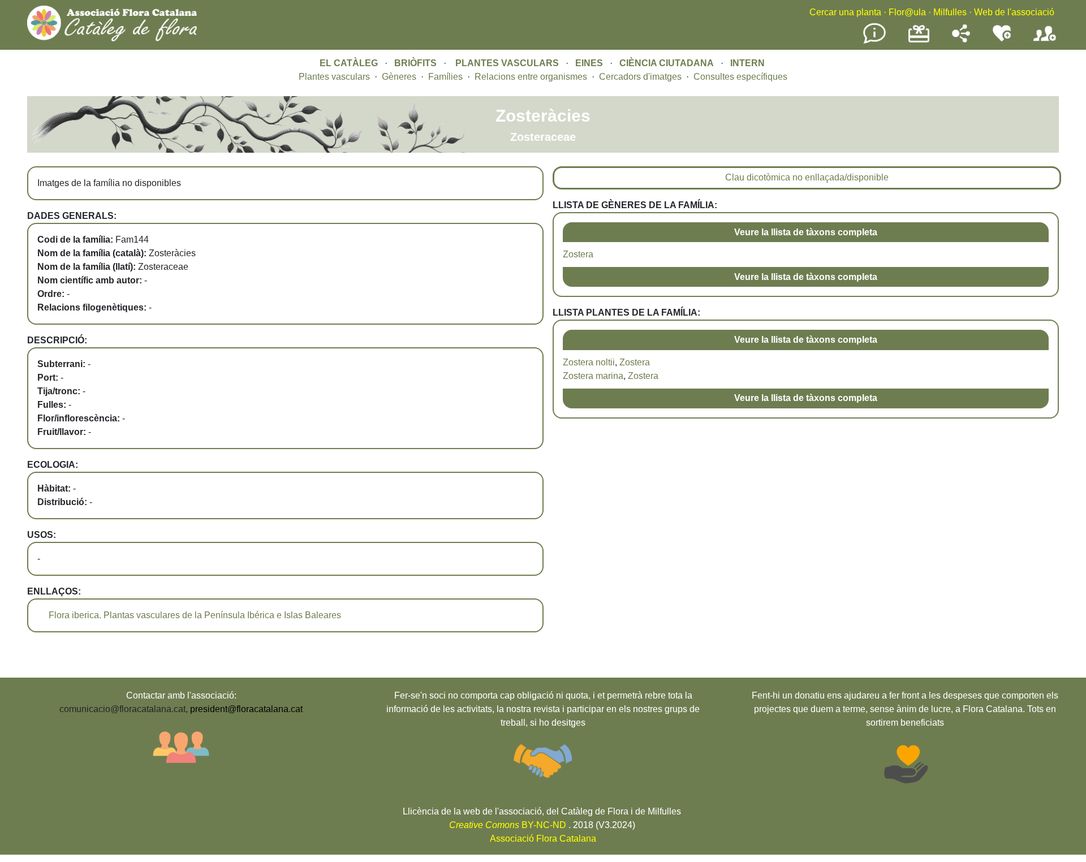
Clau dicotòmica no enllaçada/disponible (807, 177)
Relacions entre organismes (531, 76)
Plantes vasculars (334, 76)
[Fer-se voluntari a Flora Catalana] (1002, 39)
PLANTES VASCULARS (507, 63)
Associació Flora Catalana (543, 838)
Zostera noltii (589, 362)
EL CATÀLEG (349, 63)
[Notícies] (874, 41)
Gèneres (399, 76)
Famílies (445, 76)
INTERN (747, 63)
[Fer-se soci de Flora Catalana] (1044, 41)
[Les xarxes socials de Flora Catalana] (961, 39)
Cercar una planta (845, 12)
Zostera (578, 254)
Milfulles (950, 12)
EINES (589, 63)
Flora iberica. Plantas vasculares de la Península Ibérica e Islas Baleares (195, 615)
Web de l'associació (1014, 12)
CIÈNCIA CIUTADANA (666, 63)
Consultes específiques (740, 76)
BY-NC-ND (507, 825)
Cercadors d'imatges (640, 76)
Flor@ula (907, 12)
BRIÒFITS (416, 63)
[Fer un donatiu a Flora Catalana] (918, 41)
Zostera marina (593, 376)
